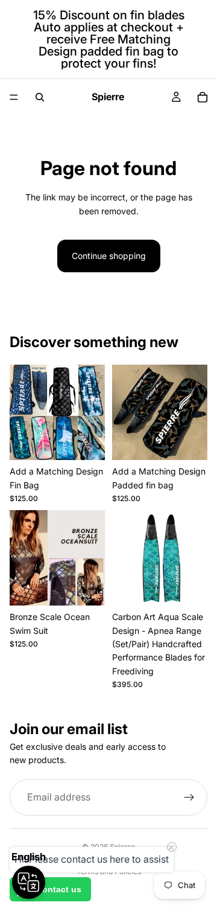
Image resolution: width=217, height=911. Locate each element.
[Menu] (14, 97)
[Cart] (202, 97)
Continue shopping (109, 256)
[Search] (40, 97)
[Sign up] (189, 797)
